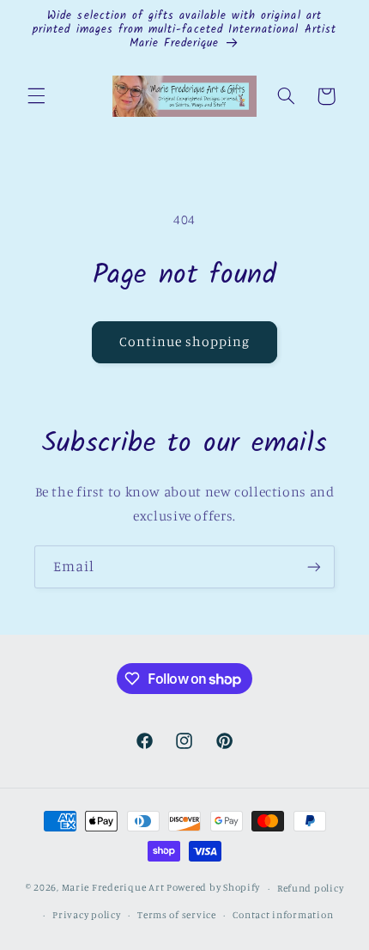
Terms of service (176, 915)
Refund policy (310, 888)
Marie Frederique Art (113, 888)
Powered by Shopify (213, 888)
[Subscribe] (314, 566)
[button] (36, 96)
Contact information (283, 915)
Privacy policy (86, 915)
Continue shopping (185, 341)
